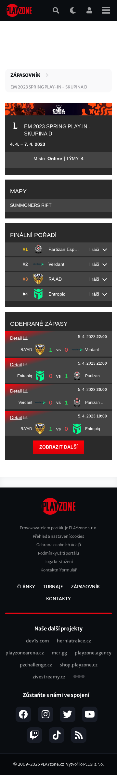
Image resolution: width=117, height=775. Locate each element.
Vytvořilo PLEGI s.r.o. (85, 764)
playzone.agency (93, 653)
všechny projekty (79, 677)
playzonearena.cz (25, 653)
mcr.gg (59, 653)
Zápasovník (25, 75)
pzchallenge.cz (36, 665)
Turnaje (53, 587)
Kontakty (58, 599)
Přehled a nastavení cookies (58, 536)
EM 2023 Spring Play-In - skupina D (48, 87)
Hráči (93, 249)
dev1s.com (37, 641)
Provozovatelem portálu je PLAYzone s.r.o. (59, 527)
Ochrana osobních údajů (58, 544)
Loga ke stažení (59, 561)
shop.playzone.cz (79, 665)
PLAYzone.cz (52, 764)
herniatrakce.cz (74, 641)
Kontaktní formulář (59, 570)
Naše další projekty (58, 628)
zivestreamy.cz (48, 677)
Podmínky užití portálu (58, 553)
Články (26, 587)
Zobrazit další (58, 447)
